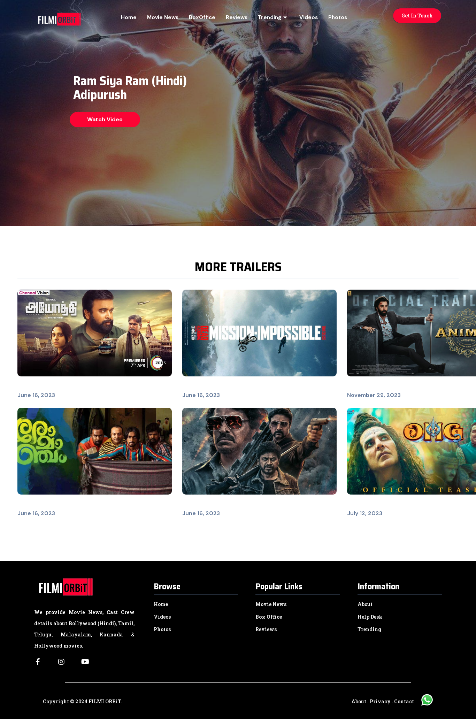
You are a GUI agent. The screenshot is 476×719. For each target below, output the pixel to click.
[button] (417, 15)
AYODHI (27, 386)
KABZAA (193, 504)
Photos (337, 17)
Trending (269, 17)
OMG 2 (356, 504)
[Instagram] (61, 661)
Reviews (236, 17)
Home (129, 17)
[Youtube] (85, 661)
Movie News (162, 17)
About (358, 701)
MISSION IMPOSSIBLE (210, 386)
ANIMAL (357, 386)
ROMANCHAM (36, 504)
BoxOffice (202, 17)
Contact (404, 701)
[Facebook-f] (37, 661)
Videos (308, 17)
